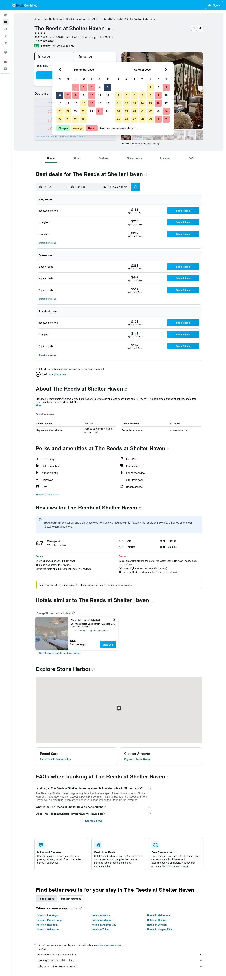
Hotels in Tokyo (100, 929)
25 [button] (99, 111)
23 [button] (83, 111)
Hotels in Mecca (101, 915)
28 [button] (67, 119)
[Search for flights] (5, 15)
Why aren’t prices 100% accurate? (58, 966)
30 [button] (83, 119)
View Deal (108, 644)
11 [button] (99, 95)
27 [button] (59, 119)
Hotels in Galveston (47, 929)
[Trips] (5, 52)
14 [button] (67, 103)
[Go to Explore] (5, 43)
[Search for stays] (5, 22)
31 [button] (166, 119)
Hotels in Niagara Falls (160, 929)
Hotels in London (157, 924)
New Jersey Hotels (84, 18)
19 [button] (107, 103)
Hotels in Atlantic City (104, 924)
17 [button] (91, 103)
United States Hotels (53, 18)
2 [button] (84, 87)
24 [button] (91, 111)
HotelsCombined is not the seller (57, 954)
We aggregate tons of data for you (57, 960)
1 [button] (76, 87)
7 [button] (68, 95)
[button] (5, 5)
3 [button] (91, 87)
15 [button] (75, 103)
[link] (59, 653)
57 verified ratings (63, 45)
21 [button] (67, 111)
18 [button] (99, 103)
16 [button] (83, 103)
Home (37, 18)
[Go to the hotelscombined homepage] (25, 5)
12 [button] (107, 95)
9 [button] (84, 95)
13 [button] (59, 103)
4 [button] (99, 87)
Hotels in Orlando (102, 920)
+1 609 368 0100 (44, 41)
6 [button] (60, 95)
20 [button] (59, 111)
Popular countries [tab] (71, 898)
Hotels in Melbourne (158, 915)
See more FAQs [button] (93, 820)
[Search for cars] (5, 29)
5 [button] (107, 87)
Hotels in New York (47, 924)
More (38, 405)
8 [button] (76, 95)
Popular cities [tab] (46, 898)
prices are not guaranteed (109, 944)
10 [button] (91, 95)
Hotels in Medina (156, 920)
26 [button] (107, 111)
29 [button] (75, 119)
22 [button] (75, 111)
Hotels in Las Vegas (47, 915)
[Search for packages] (5, 36)
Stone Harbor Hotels (112, 18)
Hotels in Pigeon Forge (49, 920)
